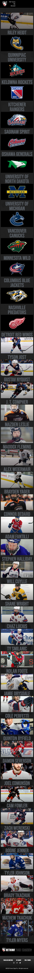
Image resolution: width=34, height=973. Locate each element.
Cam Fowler (17, 806)
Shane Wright (17, 604)
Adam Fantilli (17, 537)
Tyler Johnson (17, 873)
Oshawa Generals (17, 154)
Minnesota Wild (17, 258)
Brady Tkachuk (17, 895)
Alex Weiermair (17, 469)
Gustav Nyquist (17, 380)
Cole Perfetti (17, 716)
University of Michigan (17, 206)
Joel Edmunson (17, 783)
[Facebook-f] (17, 962)
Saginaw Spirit (17, 132)
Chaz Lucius (17, 626)
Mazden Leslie (17, 424)
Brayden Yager (17, 492)
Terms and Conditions (8, 960)
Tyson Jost (17, 357)
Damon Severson (17, 761)
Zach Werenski (17, 828)
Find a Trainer (28, 960)
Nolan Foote (17, 671)
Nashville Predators (17, 310)
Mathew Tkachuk (17, 918)
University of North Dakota (17, 179)
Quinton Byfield (17, 738)
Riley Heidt (17, 33)
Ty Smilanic (17, 649)
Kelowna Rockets (17, 82)
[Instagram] (14, 962)
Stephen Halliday (17, 559)
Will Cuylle (17, 581)
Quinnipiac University (17, 57)
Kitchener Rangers (17, 107)
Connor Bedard (17, 514)
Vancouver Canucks (17, 233)
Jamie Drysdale (17, 694)
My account (18, 960)
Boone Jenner (17, 851)
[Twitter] (20, 962)
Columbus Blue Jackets (17, 283)
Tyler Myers (17, 940)
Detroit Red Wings (17, 335)
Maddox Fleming (17, 447)
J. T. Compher (17, 402)
